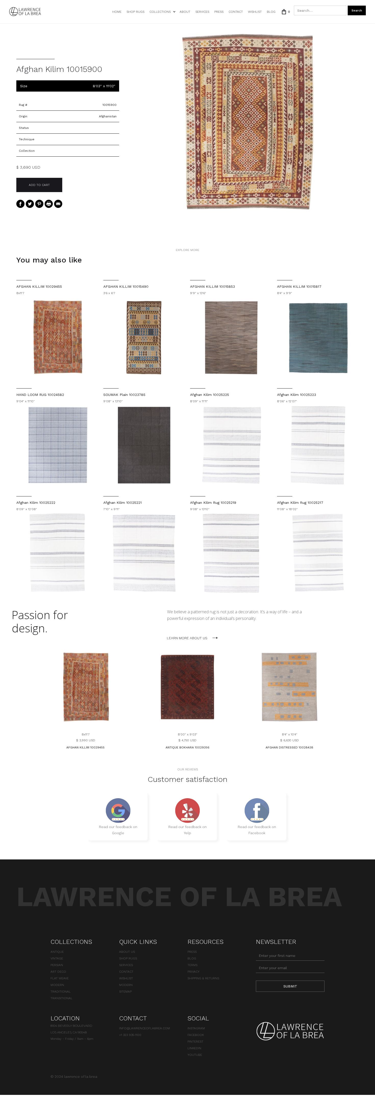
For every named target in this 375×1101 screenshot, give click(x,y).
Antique (57, 952)
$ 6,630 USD (289, 740)
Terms (192, 965)
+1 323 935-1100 (130, 1035)
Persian (57, 965)
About (185, 12)
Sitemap (125, 991)
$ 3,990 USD (85, 740)
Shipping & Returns (203, 978)
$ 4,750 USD (187, 740)
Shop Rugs (135, 12)
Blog (271, 12)
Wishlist (126, 978)
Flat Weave (60, 978)
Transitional (61, 998)
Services (202, 12)
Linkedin (194, 1048)
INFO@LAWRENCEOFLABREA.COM (144, 1028)
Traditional (61, 991)
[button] (162, 11)
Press (218, 12)
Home (116, 12)
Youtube (195, 1055)
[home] (25, 11)
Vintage (57, 958)
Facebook (196, 1035)
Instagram (196, 1028)
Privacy (193, 971)
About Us (127, 952)
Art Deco (58, 971)
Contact (236, 12)
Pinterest (195, 1041)
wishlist (255, 12)
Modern (57, 985)
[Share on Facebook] (20, 203)
